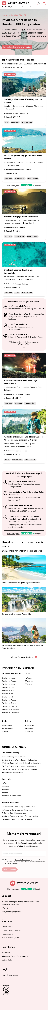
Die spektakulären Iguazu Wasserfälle (16, 614)
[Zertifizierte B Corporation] (24, 990)
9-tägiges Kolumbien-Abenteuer (14, 813)
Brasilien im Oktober (10, 706)
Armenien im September (11, 796)
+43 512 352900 (8, 908)
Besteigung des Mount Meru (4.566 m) (17, 819)
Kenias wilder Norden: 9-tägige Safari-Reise (18, 807)
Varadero (5, 789)
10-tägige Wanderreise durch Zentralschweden (20, 816)
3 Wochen (29, 684)
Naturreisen (29, 725)
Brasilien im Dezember (10, 713)
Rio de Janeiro (7, 729)
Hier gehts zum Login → (11, 975)
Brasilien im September (11, 703)
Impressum (6, 953)
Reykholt (5, 793)
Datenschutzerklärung (22, 860)
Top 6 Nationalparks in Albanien (14, 757)
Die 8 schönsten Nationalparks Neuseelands (19, 766)
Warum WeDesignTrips (10, 938)
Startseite (4, 15)
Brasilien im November (10, 710)
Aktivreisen (29, 732)
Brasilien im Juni (8, 694)
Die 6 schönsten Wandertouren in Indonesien (19, 760)
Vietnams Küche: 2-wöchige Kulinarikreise (17, 810)
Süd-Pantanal (7, 725)
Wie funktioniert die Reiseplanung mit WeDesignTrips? (24, 343)
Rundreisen (29, 729)
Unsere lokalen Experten (11, 930)
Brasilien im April (8, 687)
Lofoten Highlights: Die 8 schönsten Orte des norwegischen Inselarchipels (19, 770)
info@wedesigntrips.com (11, 912)
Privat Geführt (23, 15)
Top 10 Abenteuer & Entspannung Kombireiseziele (21, 583)
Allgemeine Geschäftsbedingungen (15, 956)
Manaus (5, 732)
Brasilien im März (8, 684)
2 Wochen (29, 681)
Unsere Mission (8, 927)
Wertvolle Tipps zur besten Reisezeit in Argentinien (21, 763)
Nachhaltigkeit (7, 934)
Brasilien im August (9, 700)
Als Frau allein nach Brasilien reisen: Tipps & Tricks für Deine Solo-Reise (22, 647)
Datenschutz (7, 960)
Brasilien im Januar (9, 678)
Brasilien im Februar (9, 681)
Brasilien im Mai (8, 691)
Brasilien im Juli (7, 697)
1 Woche (28, 678)
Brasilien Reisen (13, 15)
